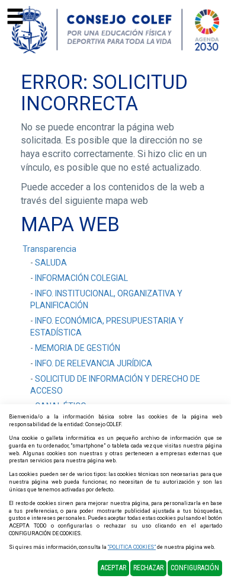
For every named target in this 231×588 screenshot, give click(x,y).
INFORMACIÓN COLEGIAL (81, 278)
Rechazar (148, 568)
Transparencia (49, 249)
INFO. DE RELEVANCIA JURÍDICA (93, 363)
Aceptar (113, 568)
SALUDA (51, 262)
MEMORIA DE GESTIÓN (77, 348)
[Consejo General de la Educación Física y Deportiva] (115, 29)
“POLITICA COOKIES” (132, 547)
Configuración (195, 568)
